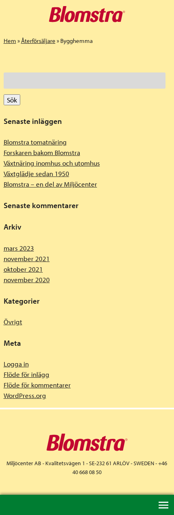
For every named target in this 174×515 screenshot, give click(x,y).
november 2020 (27, 279)
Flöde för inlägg (26, 374)
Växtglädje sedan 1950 (36, 173)
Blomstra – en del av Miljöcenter (50, 184)
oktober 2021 (23, 269)
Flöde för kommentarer (37, 385)
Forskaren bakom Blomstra (42, 152)
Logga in (16, 364)
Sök (12, 100)
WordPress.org (25, 395)
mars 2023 (19, 248)
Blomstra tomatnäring (35, 142)
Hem (10, 41)
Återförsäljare (38, 41)
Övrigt (13, 321)
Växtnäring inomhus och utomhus (52, 163)
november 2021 (27, 258)
